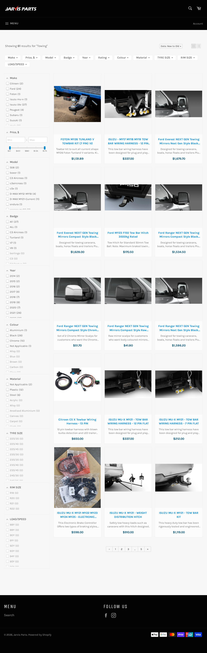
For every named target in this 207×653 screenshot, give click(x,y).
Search (9, 615)
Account (198, 23)
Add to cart (77, 108)
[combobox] (189, 8)
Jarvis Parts (20, 634)
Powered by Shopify (39, 634)
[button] (193, 46)
